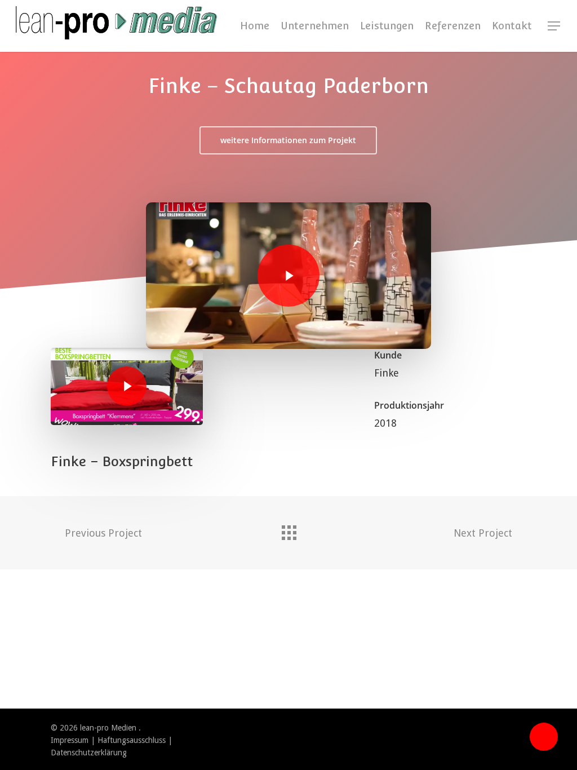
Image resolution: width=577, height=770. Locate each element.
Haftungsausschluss (131, 740)
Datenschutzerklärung (89, 752)
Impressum (69, 740)
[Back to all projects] (288, 530)
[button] (554, 26)
